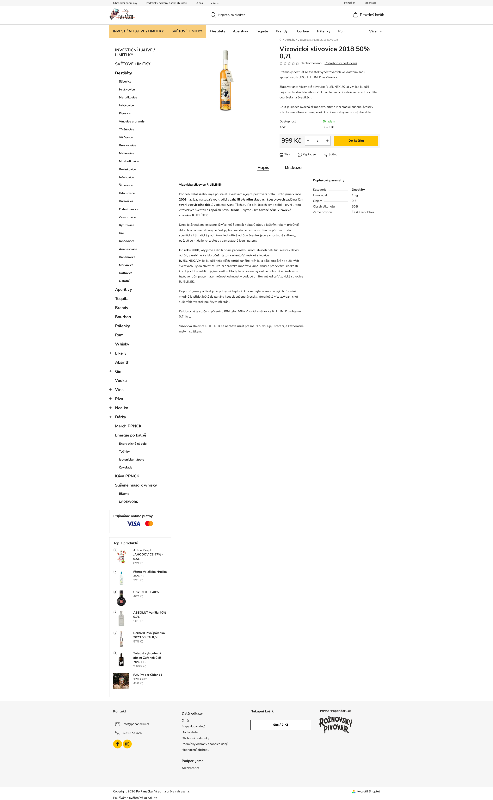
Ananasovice (128, 249)
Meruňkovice (128, 97)
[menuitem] (138, 31)
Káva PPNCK (127, 476)
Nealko (121, 408)
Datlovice (125, 273)
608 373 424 (132, 733)
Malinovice (126, 153)
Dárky (120, 417)
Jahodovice (127, 241)
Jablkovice (126, 105)
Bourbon (123, 316)
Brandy (121, 307)
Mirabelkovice (129, 161)
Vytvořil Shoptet (368, 791)
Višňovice (126, 137)
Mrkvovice (126, 265)
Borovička (126, 201)
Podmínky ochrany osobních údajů (166, 3)
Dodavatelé (190, 732)
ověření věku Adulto (143, 798)
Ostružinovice (129, 209)
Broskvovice (127, 145)
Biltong (124, 494)
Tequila (121, 298)
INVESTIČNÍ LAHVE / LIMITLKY (135, 52)
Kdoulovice (127, 193)
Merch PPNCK (128, 426)
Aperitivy (123, 289)
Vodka (121, 380)
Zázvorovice (127, 217)
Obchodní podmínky (125, 3)
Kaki (122, 233)
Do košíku (356, 141)
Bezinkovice (127, 169)
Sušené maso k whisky (136, 485)
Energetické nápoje (133, 444)
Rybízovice (126, 225)
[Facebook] (117, 744)
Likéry (120, 353)
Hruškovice (127, 89)
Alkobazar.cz (190, 768)
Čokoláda (125, 467)
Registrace (370, 3)
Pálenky (122, 326)
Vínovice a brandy (132, 121)
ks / (280, 725)
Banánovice (127, 257)
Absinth (122, 362)
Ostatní (124, 281)
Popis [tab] (263, 167)
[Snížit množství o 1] (308, 141)
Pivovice (125, 113)
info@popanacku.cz (136, 724)
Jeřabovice (126, 177)
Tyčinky (124, 452)
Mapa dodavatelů (194, 726)
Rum (119, 335)
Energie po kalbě (130, 435)
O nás (199, 3)
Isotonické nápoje (131, 459)
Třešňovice (126, 129)
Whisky (122, 344)
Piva (119, 398)
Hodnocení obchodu (195, 750)
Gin (118, 371)
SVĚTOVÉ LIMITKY (133, 64)
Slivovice (125, 81)
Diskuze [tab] (293, 167)
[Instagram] (127, 744)
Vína (119, 389)
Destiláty (123, 73)
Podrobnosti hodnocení (341, 63)
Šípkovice (126, 185)
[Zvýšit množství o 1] (327, 141)
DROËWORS (128, 502)
